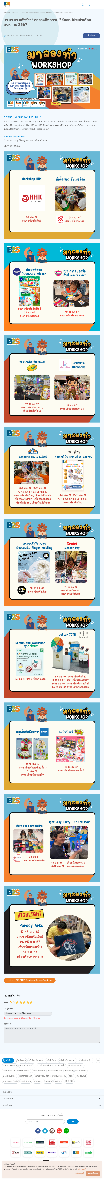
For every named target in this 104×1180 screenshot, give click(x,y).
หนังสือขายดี (81, 1076)
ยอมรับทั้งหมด (93, 1173)
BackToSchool (9, 1076)
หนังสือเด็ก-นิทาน (86, 1060)
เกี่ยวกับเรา (7, 1105)
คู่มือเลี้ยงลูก (21, 1060)
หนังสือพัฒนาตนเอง (67, 1060)
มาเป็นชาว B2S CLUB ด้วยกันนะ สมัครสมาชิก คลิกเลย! (29, 980)
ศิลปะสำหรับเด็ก (10, 1065)
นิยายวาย (69, 1071)
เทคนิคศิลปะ (25, 1081)
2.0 (21, 1005)
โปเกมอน (37, 1081)
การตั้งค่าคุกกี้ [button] (79, 1173)
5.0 (31, 1005)
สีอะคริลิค (48, 1081)
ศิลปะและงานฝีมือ (26, 1065)
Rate (6, 1002)
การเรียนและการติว (75, 1065)
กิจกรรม (15, 12)
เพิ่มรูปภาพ (8, 1008)
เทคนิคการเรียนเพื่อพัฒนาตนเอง (16, 1071)
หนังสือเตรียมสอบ (35, 1060)
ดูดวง (71, 1076)
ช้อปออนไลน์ (8, 1099)
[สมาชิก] (90, 4)
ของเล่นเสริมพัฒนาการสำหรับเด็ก (51, 1065)
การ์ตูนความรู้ (80, 1071)
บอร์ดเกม (58, 1081)
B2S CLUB (7, 1092)
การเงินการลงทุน (59, 1076)
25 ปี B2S (69, 1081)
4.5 (30, 1005)
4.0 (28, 1005)
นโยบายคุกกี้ (82, 1169)
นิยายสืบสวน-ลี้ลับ (42, 1076)
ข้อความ (7, 1024)
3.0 (25, 1005)
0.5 (16, 1005)
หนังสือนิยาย (51, 1060)
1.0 (18, 1005)
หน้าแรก (7, 12)
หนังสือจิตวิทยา (39, 1071)
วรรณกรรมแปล (25, 1076)
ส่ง (73, 1121)
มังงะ (98, 1060)
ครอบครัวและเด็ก (55, 1071)
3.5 (27, 1005)
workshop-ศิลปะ (10, 1081)
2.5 (23, 1005)
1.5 (20, 1005)
